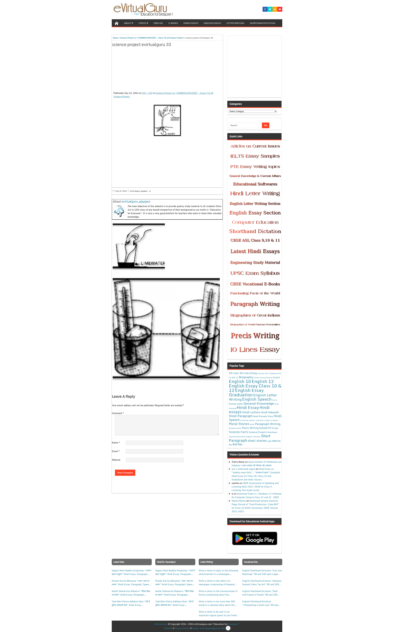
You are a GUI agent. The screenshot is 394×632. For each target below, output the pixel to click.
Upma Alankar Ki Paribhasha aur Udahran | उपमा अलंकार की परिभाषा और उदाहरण (256, 463)
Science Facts (238, 431)
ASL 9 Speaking (271, 373)
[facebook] (265, 9)
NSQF (252, 424)
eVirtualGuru (160, 624)
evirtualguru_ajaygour (135, 201)
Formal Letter (236, 404)
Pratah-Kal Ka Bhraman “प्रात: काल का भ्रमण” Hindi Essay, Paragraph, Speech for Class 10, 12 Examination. (131, 582)
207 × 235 (147, 93)
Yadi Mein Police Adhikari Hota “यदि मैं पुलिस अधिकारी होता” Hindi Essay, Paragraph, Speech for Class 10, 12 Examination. (131, 603)
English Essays (212, 23)
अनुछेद (269, 441)
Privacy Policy (182, 628)
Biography (246, 377)
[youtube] (279, 9)
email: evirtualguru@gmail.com (208, 628)
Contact (168, 628)
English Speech (257, 399)
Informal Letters (247, 420)
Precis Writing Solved (254, 428)
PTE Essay (273, 428)
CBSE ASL (158, 23)
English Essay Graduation (246, 392)
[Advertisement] (167, 69)
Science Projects (258, 432)
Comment (118, 413)
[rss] (274, 9)
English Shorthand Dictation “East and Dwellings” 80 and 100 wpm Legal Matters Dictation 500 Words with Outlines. (262, 572)
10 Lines (234, 373)
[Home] (116, 23)
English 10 (240, 381)
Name (116, 442)
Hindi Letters (251, 412)
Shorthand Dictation (262, 23)
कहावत (274, 441)
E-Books (173, 23)
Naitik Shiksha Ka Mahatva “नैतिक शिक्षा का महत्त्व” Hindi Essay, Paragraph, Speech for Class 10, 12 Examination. (131, 592)
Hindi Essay (248, 407)
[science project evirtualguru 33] (167, 121)
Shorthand (272, 432)
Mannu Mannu (239, 501)
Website (116, 460)
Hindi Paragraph (241, 416)
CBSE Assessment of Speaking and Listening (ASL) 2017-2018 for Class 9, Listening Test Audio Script (255, 486)
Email (116, 451)
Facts (274, 399)
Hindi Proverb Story (263, 416)
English (276, 377)
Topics (142, 23)
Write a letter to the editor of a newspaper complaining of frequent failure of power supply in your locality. (217, 582)
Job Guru (260, 420)
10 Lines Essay (248, 373)
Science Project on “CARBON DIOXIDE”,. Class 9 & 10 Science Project (151, 37)
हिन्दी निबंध (237, 445)
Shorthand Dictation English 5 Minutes (244, 436)
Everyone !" (234, 624)
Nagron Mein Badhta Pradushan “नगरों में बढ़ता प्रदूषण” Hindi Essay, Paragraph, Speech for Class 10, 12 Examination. (131, 572)
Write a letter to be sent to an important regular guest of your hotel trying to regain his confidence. (218, 613)
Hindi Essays (190, 23)
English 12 (263, 381)
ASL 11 (235, 377)
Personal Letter (235, 428)
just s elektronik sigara (243, 469)
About (127, 23)
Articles (261, 373)
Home (115, 37)
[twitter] (269, 9)
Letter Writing (235, 23)
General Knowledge (259, 403)
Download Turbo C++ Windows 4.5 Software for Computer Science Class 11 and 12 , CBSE (256, 495)
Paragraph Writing (267, 423)
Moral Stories (239, 423)
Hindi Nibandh (270, 412)
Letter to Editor (271, 420)
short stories (257, 440)
